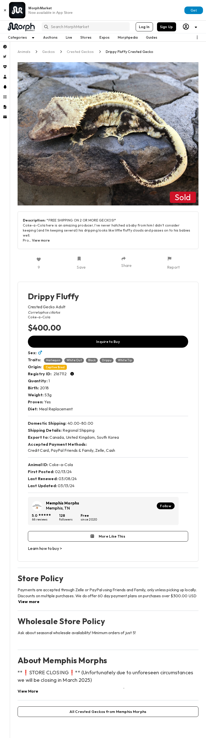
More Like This (112, 536)
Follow (165, 506)
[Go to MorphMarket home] (21, 26)
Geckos (48, 51)
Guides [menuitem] (152, 37)
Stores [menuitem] (86, 37)
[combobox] (85, 27)
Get (194, 10)
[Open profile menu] (190, 26)
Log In (144, 27)
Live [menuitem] (69, 37)
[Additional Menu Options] (197, 37)
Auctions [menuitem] (50, 37)
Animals (24, 51)
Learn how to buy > (45, 548)
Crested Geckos (80, 51)
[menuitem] (5, 47)
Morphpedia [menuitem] (128, 37)
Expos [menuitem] (104, 37)
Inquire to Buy (108, 341)
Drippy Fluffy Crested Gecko (129, 51)
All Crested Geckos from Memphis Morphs (108, 711)
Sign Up (166, 27)
